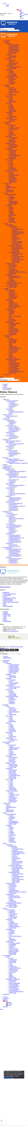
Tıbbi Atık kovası (13, 349)
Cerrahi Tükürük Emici (15, 348)
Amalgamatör (12, 324)
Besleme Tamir (10, 470)
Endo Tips (11, 740)
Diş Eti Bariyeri (13, 177)
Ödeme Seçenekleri (8, 600)
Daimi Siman (12, 157)
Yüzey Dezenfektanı (14, 368)
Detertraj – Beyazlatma (12, 170)
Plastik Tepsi (12, 352)
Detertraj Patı (12, 179)
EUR (7, 6)
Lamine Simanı (13, 154)
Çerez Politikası (7, 595)
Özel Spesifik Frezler (14, 252)
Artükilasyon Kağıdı (14, 127)
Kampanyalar (6, 465)
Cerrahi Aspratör (13, 296)
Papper (11, 98)
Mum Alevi (15, 237)
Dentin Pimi (12, 82)
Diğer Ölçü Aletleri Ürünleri (16, 493)
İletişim (5, 605)
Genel (4, 464)
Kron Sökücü (12, 215)
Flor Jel (11, 61)
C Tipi (10, 162)
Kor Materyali (12, 79)
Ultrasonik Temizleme (14, 306)
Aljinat (11, 165)
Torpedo (14, 240)
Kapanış (11, 163)
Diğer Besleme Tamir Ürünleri (16, 471)
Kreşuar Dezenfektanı (14, 363)
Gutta (10, 97)
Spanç (10, 353)
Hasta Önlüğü (12, 341)
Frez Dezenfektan (13, 364)
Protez (7, 123)
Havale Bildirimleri (8, 606)
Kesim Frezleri (13, 226)
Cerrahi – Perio (7, 183)
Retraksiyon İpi (13, 129)
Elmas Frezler (9, 224)
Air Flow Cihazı (13, 328)
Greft (7, 184)
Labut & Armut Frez (17, 242)
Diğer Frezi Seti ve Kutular (16, 460)
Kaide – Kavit (12, 89)
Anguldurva (12, 197)
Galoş (10, 344)
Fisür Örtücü (12, 60)
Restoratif (6, 42)
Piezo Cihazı (12, 326)
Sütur (7, 188)
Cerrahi (11, 211)
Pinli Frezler (15, 255)
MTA (10, 93)
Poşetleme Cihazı (13, 303)
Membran (8, 186)
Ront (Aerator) (13, 266)
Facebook (2, 587)
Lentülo (11, 105)
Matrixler (11, 78)
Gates (10, 104)
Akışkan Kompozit (14, 50)
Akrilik (11, 126)
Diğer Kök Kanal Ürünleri (15, 443)
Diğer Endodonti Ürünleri (12, 441)
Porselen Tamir (13, 144)
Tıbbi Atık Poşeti (13, 350)
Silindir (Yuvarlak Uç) (17, 231)
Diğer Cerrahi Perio (11, 416)
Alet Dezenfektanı (13, 370)
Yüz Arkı (11, 132)
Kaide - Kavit (12, 452)
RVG (10, 314)
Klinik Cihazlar (10, 321)
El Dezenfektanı (13, 367)
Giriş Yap (5, 997)
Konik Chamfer (16, 238)
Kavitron (11, 327)
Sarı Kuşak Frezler (17, 247)
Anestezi (11, 213)
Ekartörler (11, 212)
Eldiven (11, 338)
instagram (7, 587)
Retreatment (12, 109)
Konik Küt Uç (16, 234)
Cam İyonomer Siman (14, 155)
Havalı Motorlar (13, 201)
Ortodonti (11, 220)
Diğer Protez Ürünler (14, 499)
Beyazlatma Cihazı (14, 330)
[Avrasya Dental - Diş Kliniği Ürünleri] (9, 25)
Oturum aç (5, 1006)
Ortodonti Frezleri (13, 270)
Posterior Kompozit (14, 49)
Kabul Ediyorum (8, 1077)
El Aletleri (8, 205)
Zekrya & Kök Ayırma (14, 277)
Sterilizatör (12, 302)
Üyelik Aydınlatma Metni (9, 593)
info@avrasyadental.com (12, 631)
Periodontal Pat (10, 190)
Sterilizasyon (9, 299)
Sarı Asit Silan (12, 73)
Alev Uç (14, 236)
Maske (11, 355)
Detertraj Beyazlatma (11, 474)
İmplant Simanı (13, 150)
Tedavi (8, 86)
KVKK (5, 596)
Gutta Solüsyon (13, 119)
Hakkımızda (6, 592)
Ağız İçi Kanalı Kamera (15, 316)
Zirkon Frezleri (16, 260)
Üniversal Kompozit (14, 44)
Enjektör (11, 356)
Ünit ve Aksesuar (10, 290)
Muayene (11, 208)
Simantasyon (9, 148)
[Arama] (20, 30)
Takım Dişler (12, 125)
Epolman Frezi (16, 258)
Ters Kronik (12, 269)
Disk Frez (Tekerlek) (17, 241)
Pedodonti (8, 58)
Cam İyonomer (10, 65)
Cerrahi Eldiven (13, 339)
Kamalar (11, 80)
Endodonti (6, 85)
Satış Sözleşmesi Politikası (9, 598)
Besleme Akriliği (13, 145)
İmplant (11, 206)
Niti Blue (11, 107)
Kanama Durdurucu (11, 187)
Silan (10, 522)
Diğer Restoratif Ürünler (12, 76)
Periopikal (11, 313)
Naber (26, 14)
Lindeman (11, 280)
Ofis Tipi (11, 173)
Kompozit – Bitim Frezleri (15, 245)
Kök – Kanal (9, 96)
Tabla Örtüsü (12, 342)
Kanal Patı (11, 87)
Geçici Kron (12, 139)
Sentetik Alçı (12, 168)
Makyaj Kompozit (13, 51)
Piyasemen (12, 198)
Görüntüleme (9, 309)
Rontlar (11, 278)
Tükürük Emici (13, 346)
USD (4, 3)
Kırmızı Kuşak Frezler (17, 248)
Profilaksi (11, 176)
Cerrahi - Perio (6, 414)
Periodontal (12, 218)
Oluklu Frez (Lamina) (17, 254)
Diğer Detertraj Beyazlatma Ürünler (18, 477)
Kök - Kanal (9, 442)
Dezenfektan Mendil (14, 366)
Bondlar (11, 71)
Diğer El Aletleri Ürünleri (15, 411)
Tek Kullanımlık (8, 335)
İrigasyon (11, 100)
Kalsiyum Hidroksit (14, 91)
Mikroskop (12, 319)
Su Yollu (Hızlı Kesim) (18, 256)
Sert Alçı (11, 166)
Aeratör (11, 195)
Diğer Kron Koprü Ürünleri (16, 485)
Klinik (7, 337)
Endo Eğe (8, 103)
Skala (10, 130)
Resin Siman (12, 152)
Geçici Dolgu (12, 90)
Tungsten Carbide (10, 263)
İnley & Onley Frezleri (18, 259)
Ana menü (5, 656)
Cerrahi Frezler (10, 274)
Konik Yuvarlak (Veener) (18, 233)
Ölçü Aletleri (9, 488)
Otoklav (11, 301)
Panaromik (12, 310)
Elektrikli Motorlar (13, 202)
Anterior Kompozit (14, 47)
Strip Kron (12, 140)
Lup (10, 317)
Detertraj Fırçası (13, 180)
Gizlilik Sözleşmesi (8, 599)
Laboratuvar (7, 374)
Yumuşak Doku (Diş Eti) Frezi (13, 283)
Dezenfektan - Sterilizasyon (13, 549)
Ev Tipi (11, 172)
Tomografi (11, 312)
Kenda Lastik (15, 249)
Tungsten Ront (13, 265)
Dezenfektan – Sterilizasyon (13, 359)
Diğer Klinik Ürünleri (14, 558)
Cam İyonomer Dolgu (14, 67)
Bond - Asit (9, 515)
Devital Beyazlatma (14, 175)
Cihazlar (6, 288)
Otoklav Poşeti (13, 360)
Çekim (11, 209)
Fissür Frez (15, 230)
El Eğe (11, 114)
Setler (10, 200)
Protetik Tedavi (7, 122)
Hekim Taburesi (13, 294)
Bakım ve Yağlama (14, 331)
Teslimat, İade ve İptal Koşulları (11, 602)
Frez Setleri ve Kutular (12, 285)
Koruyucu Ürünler (13, 62)
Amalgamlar (12, 55)
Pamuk (11, 345)
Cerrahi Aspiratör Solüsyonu (16, 371)
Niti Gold (11, 108)
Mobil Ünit (12, 292)
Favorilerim (6, 998)
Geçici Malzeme (13, 137)
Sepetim (5, 999)
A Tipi (10, 161)
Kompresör (12, 295)
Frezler (5, 223)
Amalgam (8, 54)
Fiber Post (11, 83)
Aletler (5, 193)
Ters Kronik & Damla (17, 229)
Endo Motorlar (13, 332)
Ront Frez (14, 227)
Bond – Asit (9, 69)
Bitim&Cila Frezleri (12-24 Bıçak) (17, 272)
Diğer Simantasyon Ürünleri (16, 506)
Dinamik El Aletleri (11, 194)
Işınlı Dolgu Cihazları (14, 323)
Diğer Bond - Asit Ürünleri (16, 518)
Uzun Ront (12, 267)
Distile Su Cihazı (13, 305)
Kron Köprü (9, 136)
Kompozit (8, 43)
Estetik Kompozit (13, 46)
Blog (4, 603)
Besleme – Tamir (10, 143)
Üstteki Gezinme (7, 658)
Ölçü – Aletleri (9, 159)
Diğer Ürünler (12, 53)
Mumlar (11, 133)
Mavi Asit (11, 72)
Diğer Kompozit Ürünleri (15, 537)
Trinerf (11, 115)
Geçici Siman (12, 151)
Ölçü (10, 216)
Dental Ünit (12, 291)
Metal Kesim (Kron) (14, 276)
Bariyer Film (12, 362)
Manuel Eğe (9, 112)
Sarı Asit (11, 521)
